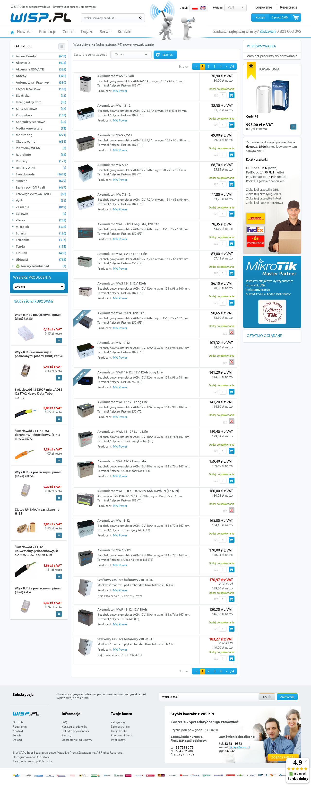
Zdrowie (41, 214)
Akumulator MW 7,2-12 (113, 194)
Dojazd (87, 32)
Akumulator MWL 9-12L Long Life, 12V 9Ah (128, 224)
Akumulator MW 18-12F (114, 550)
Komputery (41, 115)
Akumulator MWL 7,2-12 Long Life (122, 254)
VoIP (41, 200)
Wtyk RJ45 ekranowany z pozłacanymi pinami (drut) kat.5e (39, 354)
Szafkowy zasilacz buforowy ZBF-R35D (125, 580)
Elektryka (41, 95)
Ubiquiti (41, 259)
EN (203, 8)
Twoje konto (119, 731)
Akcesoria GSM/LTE (41, 69)
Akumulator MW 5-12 (112, 165)
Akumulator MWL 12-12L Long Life (122, 402)
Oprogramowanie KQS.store (31, 757)
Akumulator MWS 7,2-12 (114, 135)
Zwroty (66, 735)
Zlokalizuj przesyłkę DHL (262, 190)
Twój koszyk (118, 740)
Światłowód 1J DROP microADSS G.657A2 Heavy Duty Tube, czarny (38, 393)
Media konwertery (41, 128)
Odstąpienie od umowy (77, 740)
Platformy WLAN (41, 148)
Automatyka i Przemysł (41, 82)
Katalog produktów (74, 726)
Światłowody (41, 174)
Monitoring (41, 135)
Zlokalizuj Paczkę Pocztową (264, 203)
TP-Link (41, 253)
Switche (41, 181)
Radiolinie (41, 154)
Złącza (41, 220)
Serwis (105, 32)
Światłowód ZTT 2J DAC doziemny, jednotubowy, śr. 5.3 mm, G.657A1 (37, 434)
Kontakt (125, 32)
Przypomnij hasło (122, 735)
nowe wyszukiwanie (138, 44)
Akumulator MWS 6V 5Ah (115, 76)
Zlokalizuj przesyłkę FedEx (263, 194)
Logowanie (263, 7)
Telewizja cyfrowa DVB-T (41, 194)
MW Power (120, 91)
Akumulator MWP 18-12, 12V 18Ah (122, 609)
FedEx (255, 229)
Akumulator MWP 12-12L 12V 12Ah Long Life (130, 372)
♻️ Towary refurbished (41, 266)
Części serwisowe (41, 89)
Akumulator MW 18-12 (113, 520)
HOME (12, 32)
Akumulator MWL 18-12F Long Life (122, 431)
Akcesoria (41, 63)
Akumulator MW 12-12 (113, 343)
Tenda (41, 246)
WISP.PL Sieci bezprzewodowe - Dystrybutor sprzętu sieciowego (53, 7)
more (293, 126)
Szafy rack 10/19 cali (41, 187)
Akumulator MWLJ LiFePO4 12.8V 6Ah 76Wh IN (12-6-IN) (138, 491)
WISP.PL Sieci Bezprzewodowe (36, 752)
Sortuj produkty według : (90, 54)
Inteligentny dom (41, 102)
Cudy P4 (252, 116)
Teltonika (41, 240)
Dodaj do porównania (221, 88)
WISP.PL (41, 17)
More (59, 340)
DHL (255, 218)
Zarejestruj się (120, 726)
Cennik (69, 32)
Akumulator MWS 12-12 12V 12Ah (121, 283)
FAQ (64, 722)
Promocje (47, 32)
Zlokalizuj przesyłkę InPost (263, 198)
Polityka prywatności (75, 731)
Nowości (25, 32)
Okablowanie (41, 141)
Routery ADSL (41, 168)
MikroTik (41, 227)
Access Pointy (41, 56)
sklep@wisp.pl (239, 747)
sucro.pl (33, 761)
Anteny (41, 76)
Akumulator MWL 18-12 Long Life (121, 461)
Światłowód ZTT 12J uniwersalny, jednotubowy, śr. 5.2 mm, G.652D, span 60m (37, 551)
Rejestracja (288, 7)
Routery (41, 161)
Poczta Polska (255, 241)
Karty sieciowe (41, 109)
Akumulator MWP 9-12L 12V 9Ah (121, 313)
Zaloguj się (118, 722)
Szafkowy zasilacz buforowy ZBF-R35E (125, 639)
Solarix (41, 233)
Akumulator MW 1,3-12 (113, 105)
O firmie (18, 722)
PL (195, 8)
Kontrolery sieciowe (41, 122)
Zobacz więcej (283, 757)
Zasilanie (41, 207)
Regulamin (20, 726)
